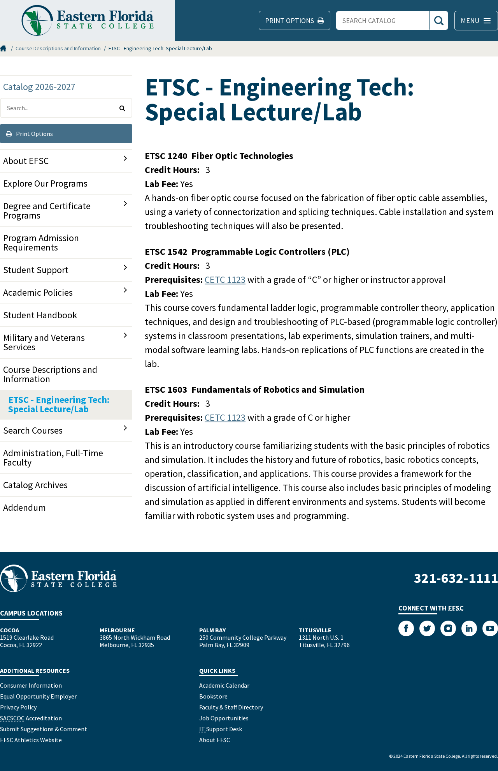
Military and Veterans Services (44, 342)
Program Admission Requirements (41, 242)
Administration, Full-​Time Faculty (53, 457)
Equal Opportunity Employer (38, 696)
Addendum (24, 507)
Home (4, 48)
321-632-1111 (456, 578)
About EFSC (26, 161)
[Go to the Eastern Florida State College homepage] (58, 578)
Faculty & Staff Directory (231, 707)
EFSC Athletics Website (31, 740)
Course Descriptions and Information (58, 48)
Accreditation (31, 718)
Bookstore (213, 696)
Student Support (35, 270)
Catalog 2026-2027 (39, 87)
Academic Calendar (224, 685)
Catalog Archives (35, 485)
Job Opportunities (224, 718)
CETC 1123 (225, 279)
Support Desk (220, 729)
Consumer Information (31, 685)
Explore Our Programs (45, 183)
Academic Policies (38, 292)
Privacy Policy (18, 707)
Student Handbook (40, 315)
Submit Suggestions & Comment (43, 729)
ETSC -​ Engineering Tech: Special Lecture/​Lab (58, 404)
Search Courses (33, 430)
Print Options (34, 134)
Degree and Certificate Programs (47, 210)
